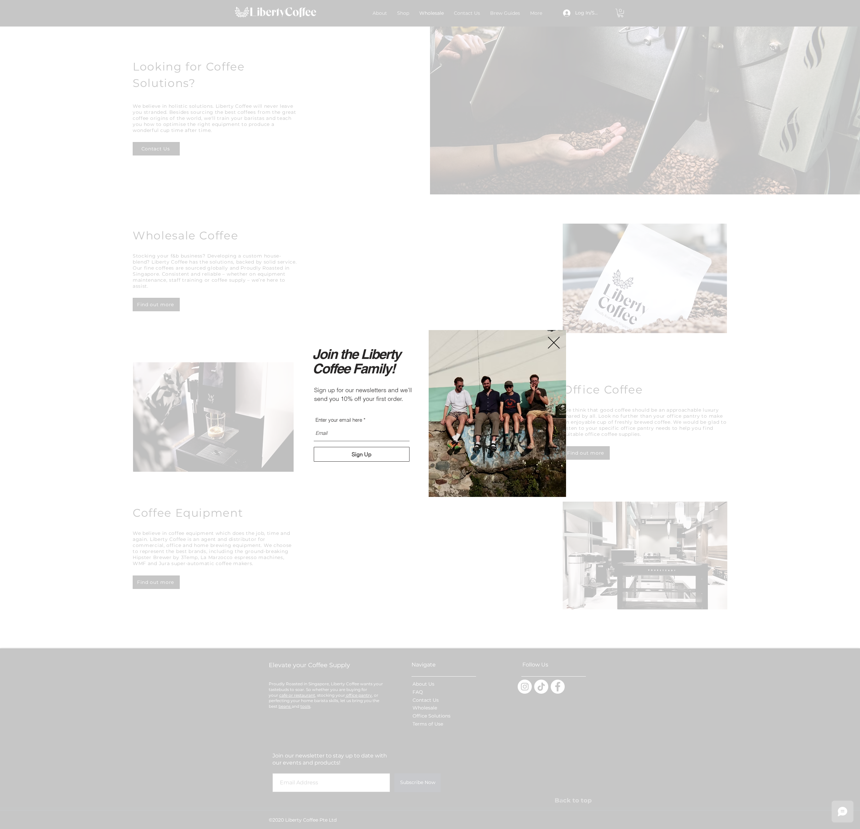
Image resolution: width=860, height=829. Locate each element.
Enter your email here (338, 419)
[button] (554, 343)
